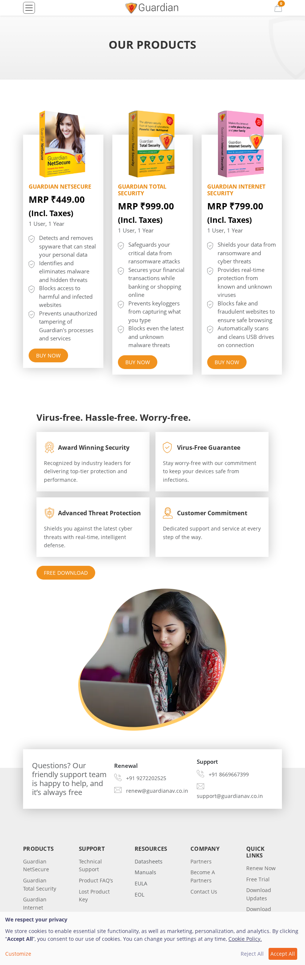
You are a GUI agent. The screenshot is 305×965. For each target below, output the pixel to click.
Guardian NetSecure (60, 186)
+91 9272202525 (146, 778)
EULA (141, 883)
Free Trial (258, 879)
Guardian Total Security (142, 190)
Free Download (66, 572)
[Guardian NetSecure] (63, 143)
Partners (201, 861)
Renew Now (261, 868)
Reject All (252, 953)
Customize (18, 953)
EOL (139, 894)
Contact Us (203, 891)
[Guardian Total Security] (152, 143)
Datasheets (149, 861)
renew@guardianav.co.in (157, 790)
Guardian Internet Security (236, 190)
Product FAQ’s (96, 880)
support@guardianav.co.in (230, 795)
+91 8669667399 (229, 774)
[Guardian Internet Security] (241, 143)
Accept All (282, 953)
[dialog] (152, 938)
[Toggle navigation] (29, 8)
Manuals (145, 872)
